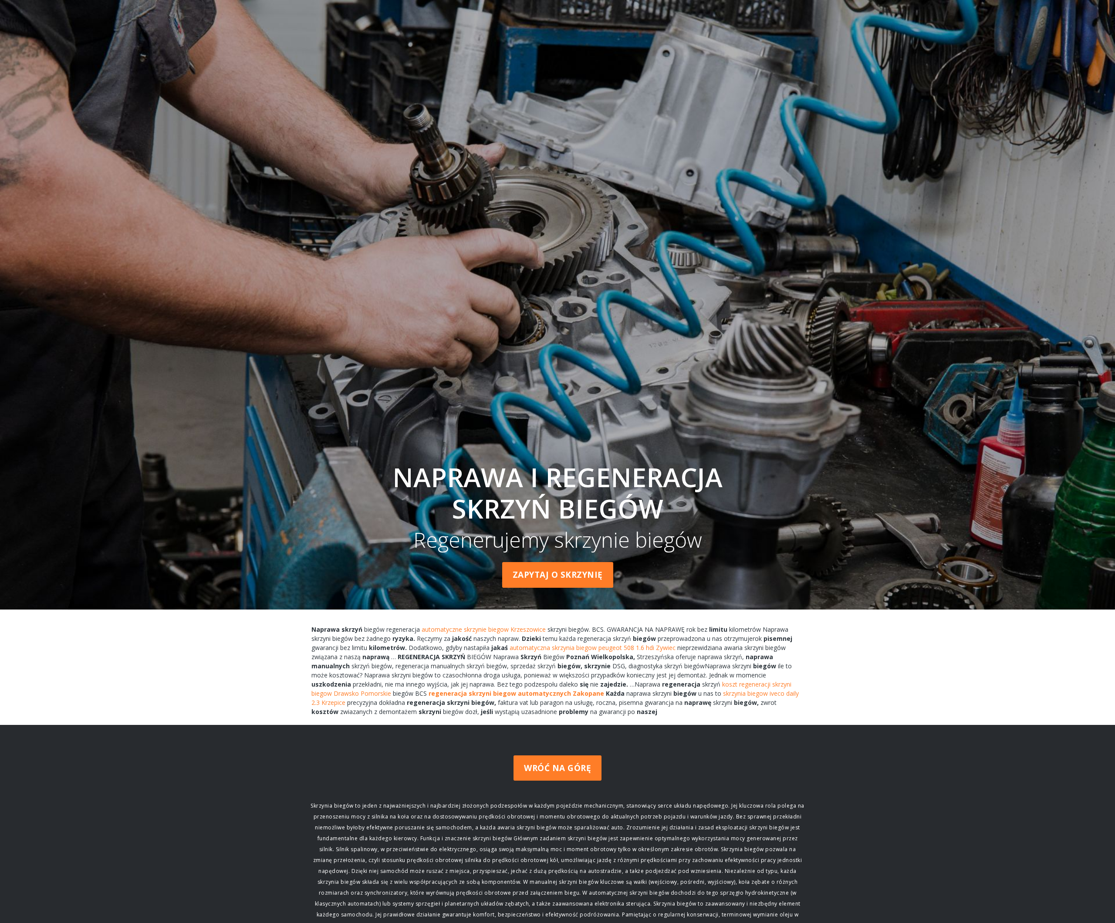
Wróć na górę (557, 768)
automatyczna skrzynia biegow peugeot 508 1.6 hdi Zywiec (593, 647)
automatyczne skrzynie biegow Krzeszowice (484, 629)
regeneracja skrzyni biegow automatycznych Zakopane (516, 693)
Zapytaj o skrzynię (558, 574)
